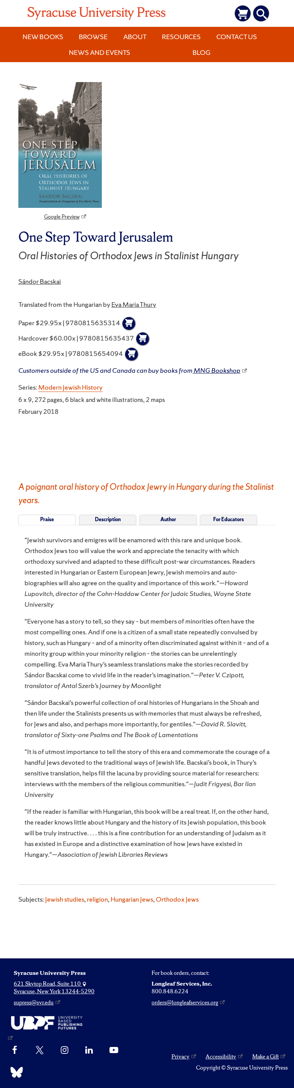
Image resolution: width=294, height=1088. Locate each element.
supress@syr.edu (34, 1002)
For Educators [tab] (228, 519)
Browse (93, 36)
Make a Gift (265, 1056)
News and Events (99, 52)
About (135, 36)
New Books (43, 36)
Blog (202, 52)
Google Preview (62, 216)
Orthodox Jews (177, 899)
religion (97, 899)
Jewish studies (64, 899)
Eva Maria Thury (133, 304)
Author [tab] (168, 519)
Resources (181, 36)
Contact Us (236, 36)
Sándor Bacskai (39, 281)
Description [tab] (108, 519)
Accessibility (221, 1056)
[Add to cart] (129, 324)
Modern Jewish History (70, 387)
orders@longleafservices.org (185, 1002)
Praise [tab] (47, 519)
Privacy (180, 1056)
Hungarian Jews (132, 899)
